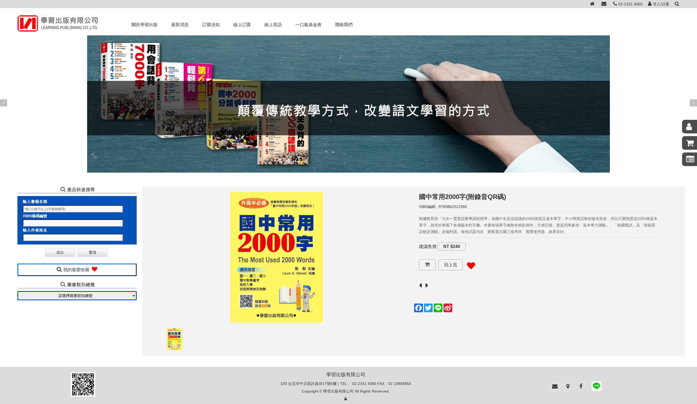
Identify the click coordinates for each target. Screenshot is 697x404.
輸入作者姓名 (35, 230)
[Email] (604, 4)
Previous (3, 102)
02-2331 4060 (630, 4)
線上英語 (273, 24)
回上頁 (450, 264)
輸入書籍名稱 (35, 201)
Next (693, 102)
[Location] (568, 386)
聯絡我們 (344, 24)
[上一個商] (421, 285)
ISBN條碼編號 (35, 216)
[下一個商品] (428, 285)
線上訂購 (242, 24)
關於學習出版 (145, 24)
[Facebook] (581, 386)
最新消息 (180, 24)
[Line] (596, 387)
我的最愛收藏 (76, 269)
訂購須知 (211, 24)
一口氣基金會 (308, 24)
